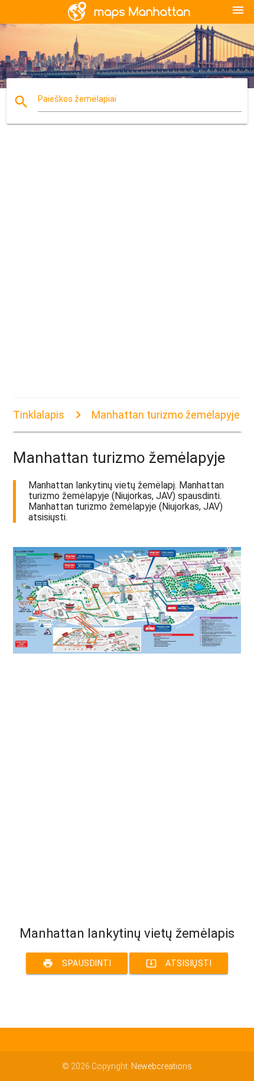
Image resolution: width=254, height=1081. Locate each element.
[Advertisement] (127, 271)
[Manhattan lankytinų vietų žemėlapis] (127, 650)
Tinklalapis (38, 414)
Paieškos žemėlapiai (77, 99)
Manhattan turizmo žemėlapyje (166, 414)
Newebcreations (161, 1066)
